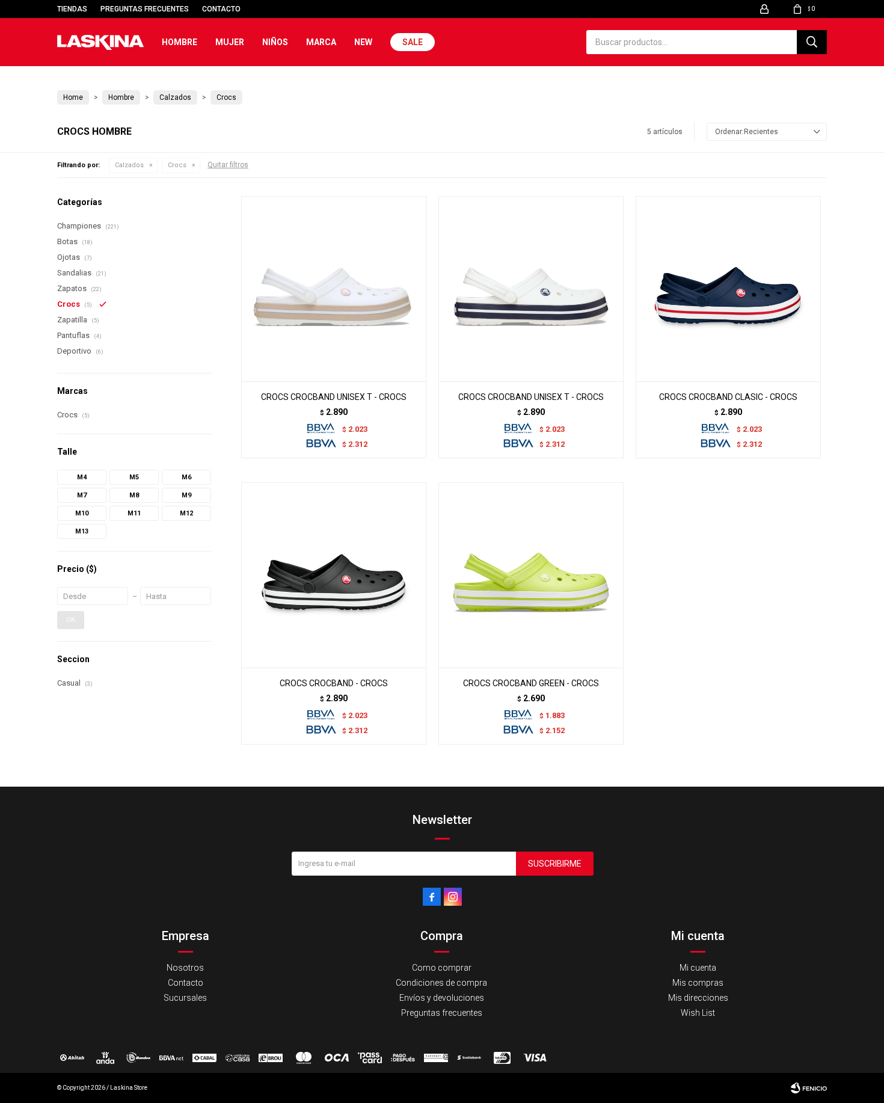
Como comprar (441, 967)
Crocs (177, 165)
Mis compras (697, 983)
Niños (275, 42)
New (363, 42)
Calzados (129, 165)
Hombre (179, 42)
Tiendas (72, 9)
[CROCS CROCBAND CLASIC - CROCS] (728, 288)
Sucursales (185, 998)
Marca (321, 42)
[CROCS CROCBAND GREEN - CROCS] (531, 575)
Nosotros (185, 967)
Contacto (221, 9)
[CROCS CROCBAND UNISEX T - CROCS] (333, 288)
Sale (412, 42)
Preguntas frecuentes (144, 9)
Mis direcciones (698, 998)
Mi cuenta (698, 967)
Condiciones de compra (441, 983)
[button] (812, 42)
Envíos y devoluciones (441, 998)
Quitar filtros (227, 165)
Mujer (229, 42)
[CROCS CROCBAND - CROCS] (333, 575)
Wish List (698, 1013)
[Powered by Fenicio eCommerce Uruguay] (809, 1088)
